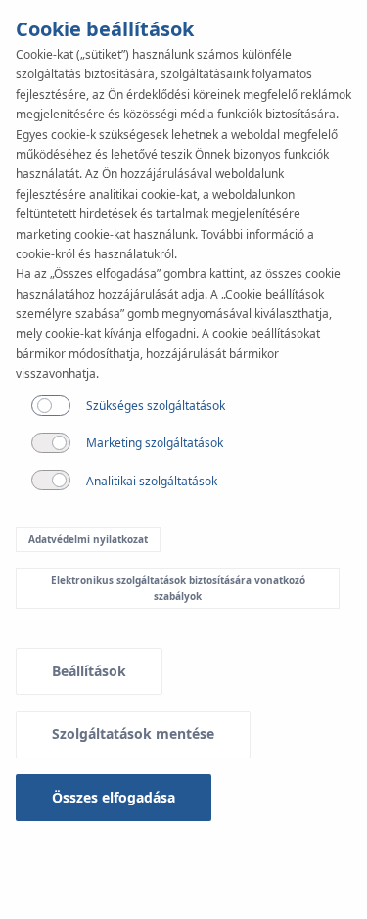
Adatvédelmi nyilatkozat (88, 539)
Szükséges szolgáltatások (155, 405)
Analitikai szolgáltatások (151, 481)
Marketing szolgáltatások (154, 443)
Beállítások (89, 671)
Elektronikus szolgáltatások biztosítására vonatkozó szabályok (178, 588)
